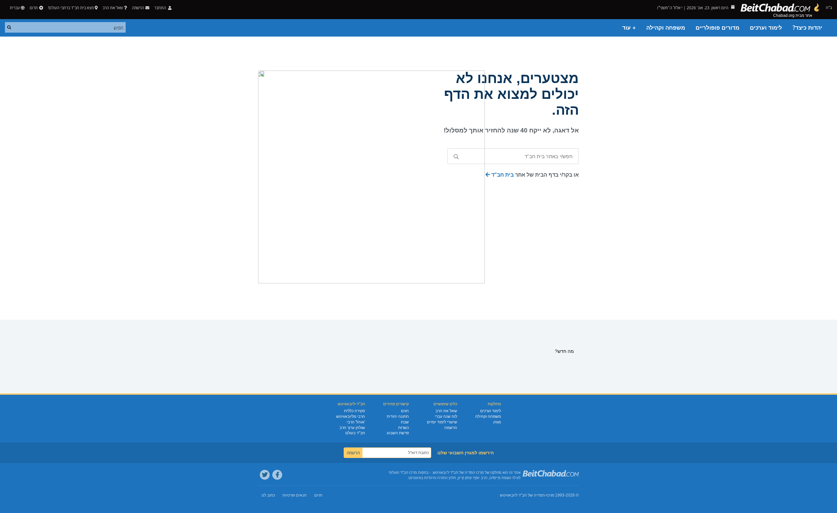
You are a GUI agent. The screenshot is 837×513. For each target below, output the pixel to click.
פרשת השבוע (398, 433)
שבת (405, 422)
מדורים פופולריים (717, 28)
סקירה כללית (354, 411)
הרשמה (450, 427)
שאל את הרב (113, 8)
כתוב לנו (268, 495)
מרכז (550, 495)
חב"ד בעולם (355, 433)
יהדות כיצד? (807, 28)
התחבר (160, 8)
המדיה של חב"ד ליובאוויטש (522, 495)
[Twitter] (265, 475)
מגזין (497, 422)
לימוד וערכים (766, 28)
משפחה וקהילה (665, 28)
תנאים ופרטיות (295, 495)
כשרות (403, 427)
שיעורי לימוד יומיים (442, 422)
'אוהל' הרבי (356, 422)
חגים (405, 411)
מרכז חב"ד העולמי (402, 472)
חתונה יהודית (398, 416)
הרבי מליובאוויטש (350, 416)
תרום (34, 8)
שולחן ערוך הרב (352, 427)
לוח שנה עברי (446, 416)
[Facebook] (277, 475)
